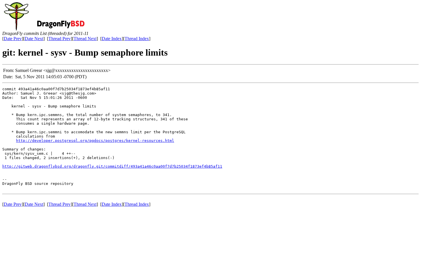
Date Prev (13, 38)
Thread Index (137, 38)
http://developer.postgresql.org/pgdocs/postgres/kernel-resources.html (95, 140)
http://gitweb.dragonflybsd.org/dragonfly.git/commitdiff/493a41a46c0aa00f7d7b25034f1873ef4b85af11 (112, 166)
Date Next (34, 38)
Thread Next (85, 38)
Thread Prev (59, 38)
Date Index (112, 38)
